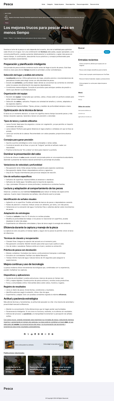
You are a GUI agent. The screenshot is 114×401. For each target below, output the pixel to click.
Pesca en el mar (94, 4)
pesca (45, 17)
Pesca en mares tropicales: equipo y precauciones (94, 79)
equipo (22, 17)
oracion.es (81, 113)
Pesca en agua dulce (82, 4)
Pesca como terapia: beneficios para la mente (38, 369)
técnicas (77, 17)
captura (12, 17)
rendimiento (66, 17)
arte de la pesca (6, 17)
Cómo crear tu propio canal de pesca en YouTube (62, 369)
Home (43, 4)
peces (40, 17)
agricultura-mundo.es (85, 116)
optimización (34, 17)
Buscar (81, 48)
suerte (72, 17)
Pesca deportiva (70, 4)
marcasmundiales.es (84, 110)
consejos (17, 17)
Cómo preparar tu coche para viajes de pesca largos (93, 84)
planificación (51, 17)
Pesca (8, 4)
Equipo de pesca (59, 4)
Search (107, 52)
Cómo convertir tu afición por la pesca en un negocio (15, 369)
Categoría (50, 4)
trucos (82, 17)
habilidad (27, 17)
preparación (59, 17)
